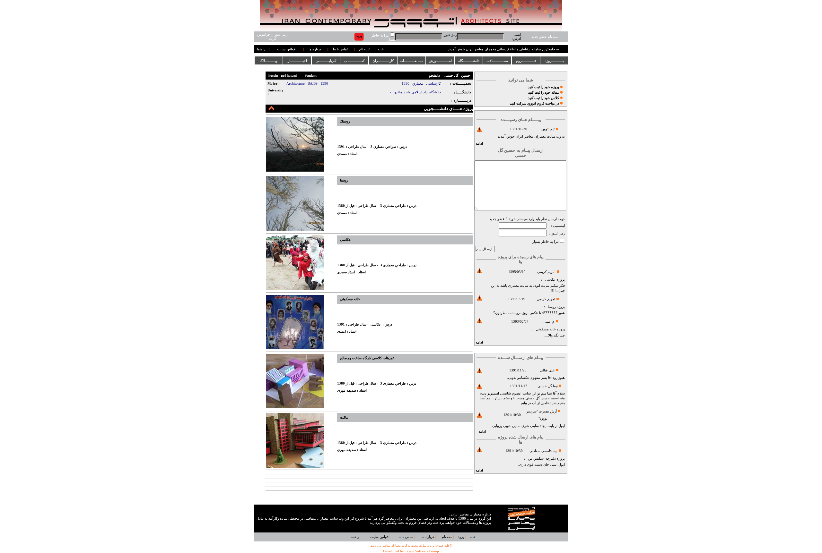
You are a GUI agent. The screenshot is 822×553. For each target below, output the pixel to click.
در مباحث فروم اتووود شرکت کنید (534, 103)
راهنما (261, 49)
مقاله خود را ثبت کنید (543, 92)
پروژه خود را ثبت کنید (543, 87)
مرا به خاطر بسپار (545, 241)
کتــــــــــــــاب (354, 61)
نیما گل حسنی (548, 386)
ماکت (344, 417)
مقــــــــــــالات (497, 61)
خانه (381, 49)
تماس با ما (340, 49)
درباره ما (315, 49)
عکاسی (550, 279)
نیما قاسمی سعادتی (543, 451)
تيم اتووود (548, 129)
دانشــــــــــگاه (468, 61)
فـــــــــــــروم (526, 61)
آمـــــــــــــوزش (440, 61)
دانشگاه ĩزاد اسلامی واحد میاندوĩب (415, 92)
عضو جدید (497, 219)
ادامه (479, 143)
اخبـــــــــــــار (297, 61)
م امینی (549, 321)
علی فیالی (547, 370)
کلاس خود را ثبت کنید (543, 98)
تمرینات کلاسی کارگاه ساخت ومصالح (367, 358)
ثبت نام (364, 49)
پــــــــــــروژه (554, 61)
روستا (552, 307)
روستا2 (345, 121)
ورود (461, 537)
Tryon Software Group (422, 551)
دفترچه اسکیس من (542, 458)
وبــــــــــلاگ (268, 61)
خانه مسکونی (546, 329)
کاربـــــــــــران (383, 61)
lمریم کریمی (546, 272)
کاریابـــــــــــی (326, 61)
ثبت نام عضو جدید (544, 36)
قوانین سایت (286, 49)
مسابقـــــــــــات (412, 61)
